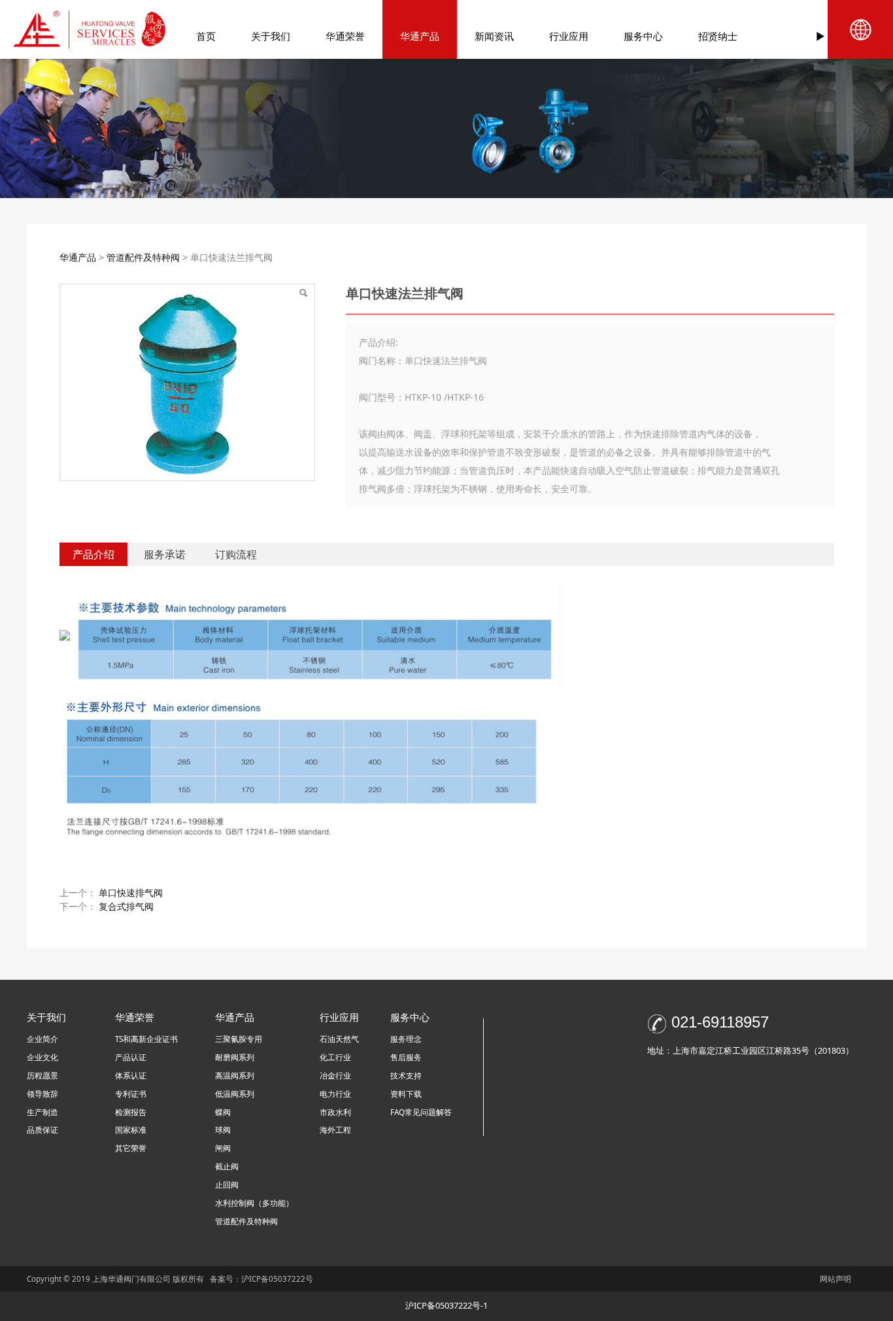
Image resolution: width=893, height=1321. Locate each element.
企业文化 (42, 1057)
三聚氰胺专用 (238, 1039)
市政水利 (335, 1112)
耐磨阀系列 (234, 1057)
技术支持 (406, 1075)
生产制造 (42, 1112)
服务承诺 (165, 554)
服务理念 (406, 1039)
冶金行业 (335, 1075)
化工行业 (335, 1057)
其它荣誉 (130, 1148)
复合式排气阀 (126, 906)
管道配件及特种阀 (143, 257)
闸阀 (223, 1148)
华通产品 (419, 35)
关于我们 (270, 35)
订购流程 (236, 554)
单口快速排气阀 (131, 892)
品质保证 (42, 1130)
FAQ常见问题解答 (421, 1112)
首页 (206, 35)
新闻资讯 (494, 35)
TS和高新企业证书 (146, 1039)
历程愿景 (42, 1075)
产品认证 (130, 1057)
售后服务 (406, 1057)
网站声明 (835, 1279)
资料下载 (406, 1094)
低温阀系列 (234, 1094)
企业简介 (42, 1039)
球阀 (223, 1130)
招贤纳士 (717, 35)
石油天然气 (339, 1039)
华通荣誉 (345, 35)
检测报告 (130, 1112)
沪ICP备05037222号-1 (446, 1305)
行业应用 (568, 35)
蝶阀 (223, 1112)
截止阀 (227, 1166)
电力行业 (335, 1094)
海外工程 (335, 1130)
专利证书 (130, 1094)
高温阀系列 (234, 1075)
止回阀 (227, 1185)
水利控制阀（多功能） (254, 1203)
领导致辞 (42, 1094)
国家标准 (130, 1130)
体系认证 (130, 1075)
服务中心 (643, 35)
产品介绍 (93, 554)
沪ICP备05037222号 (278, 1279)
